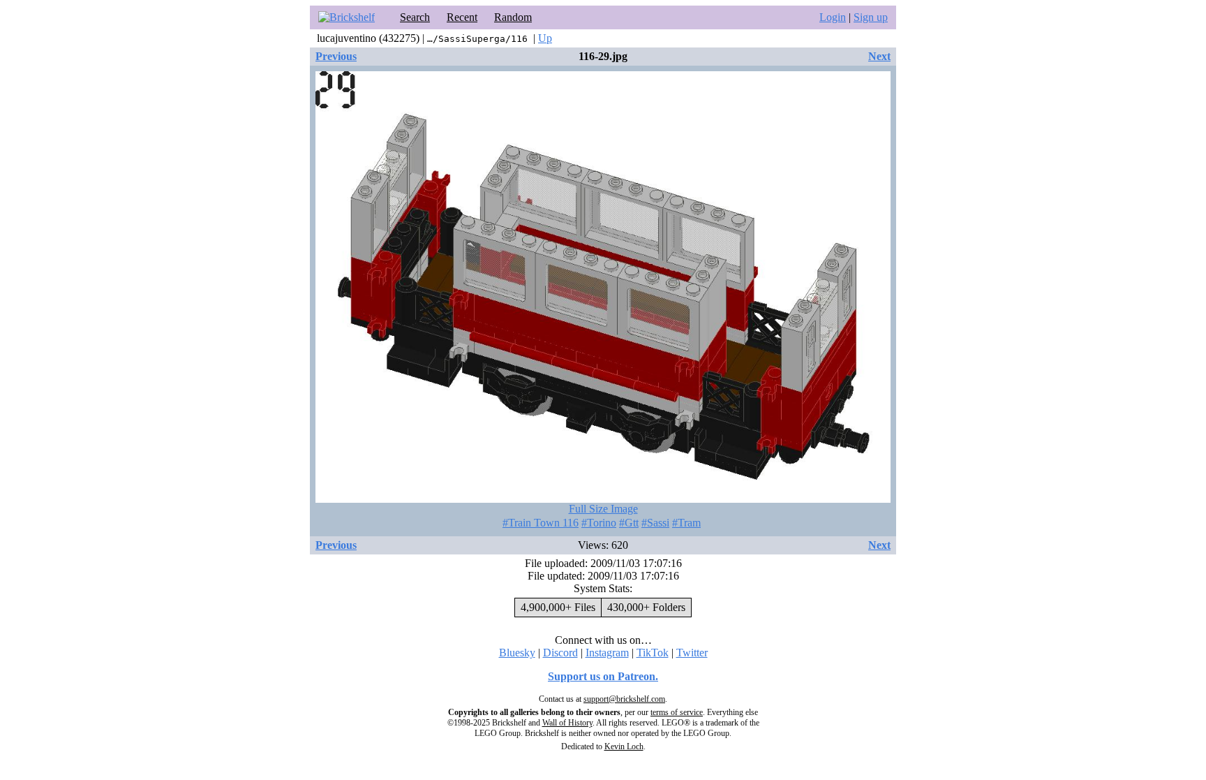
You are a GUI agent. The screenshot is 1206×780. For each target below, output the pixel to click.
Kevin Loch (623, 746)
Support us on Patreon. (603, 676)
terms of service (676, 712)
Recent (462, 17)
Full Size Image (603, 509)
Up (545, 38)
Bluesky (517, 652)
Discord (560, 652)
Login (832, 17)
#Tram (686, 523)
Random (513, 17)
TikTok (652, 652)
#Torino (598, 523)
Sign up (871, 17)
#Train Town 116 (540, 523)
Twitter (692, 652)
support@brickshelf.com (624, 699)
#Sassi (655, 523)
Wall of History (567, 723)
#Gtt (629, 523)
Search (415, 17)
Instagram (607, 652)
